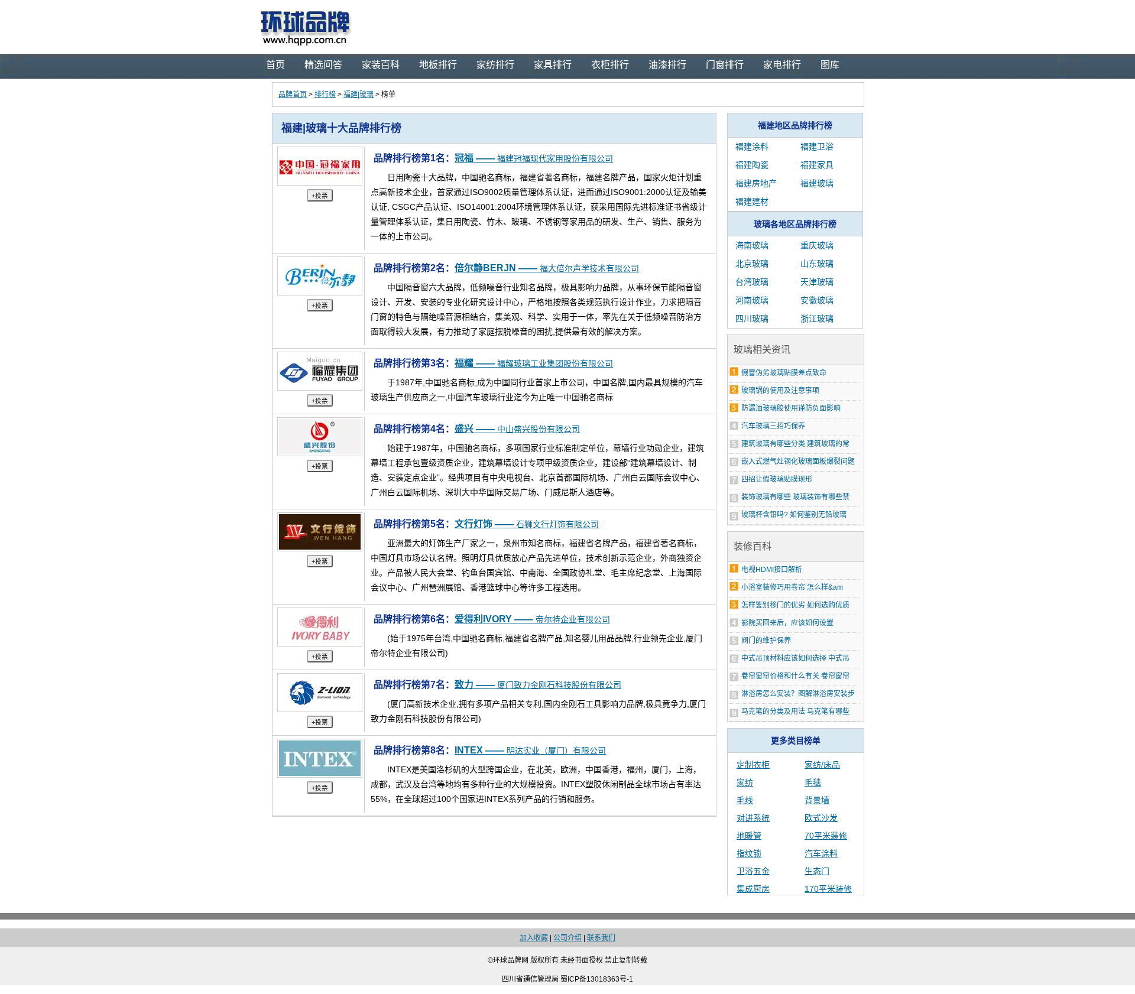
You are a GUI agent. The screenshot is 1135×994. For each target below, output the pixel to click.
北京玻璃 (751, 263)
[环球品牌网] (568, 26)
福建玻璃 (817, 183)
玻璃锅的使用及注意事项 (780, 390)
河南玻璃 (751, 300)
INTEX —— (530, 750)
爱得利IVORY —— (532, 619)
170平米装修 (828, 889)
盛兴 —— (517, 429)
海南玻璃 (751, 245)
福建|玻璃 (358, 94)
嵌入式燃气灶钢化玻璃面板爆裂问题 (798, 461)
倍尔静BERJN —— (547, 268)
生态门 (817, 871)
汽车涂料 (821, 853)
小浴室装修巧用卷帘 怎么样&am (792, 587)
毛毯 (813, 782)
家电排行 (782, 65)
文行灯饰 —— (527, 524)
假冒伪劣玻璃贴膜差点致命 (783, 373)
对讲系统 (753, 818)
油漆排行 (667, 65)
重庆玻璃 (817, 245)
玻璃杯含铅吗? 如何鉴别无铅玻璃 (794, 515)
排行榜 (325, 94)
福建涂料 (751, 146)
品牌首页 (292, 94)
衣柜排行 (610, 65)
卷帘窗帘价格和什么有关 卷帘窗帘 (795, 676)
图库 (830, 65)
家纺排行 (495, 65)
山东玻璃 (817, 263)
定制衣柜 (753, 764)
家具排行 (553, 65)
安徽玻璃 (817, 300)
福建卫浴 (817, 146)
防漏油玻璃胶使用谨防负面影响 (791, 408)
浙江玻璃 (817, 318)
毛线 (745, 800)
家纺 (745, 782)
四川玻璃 (751, 318)
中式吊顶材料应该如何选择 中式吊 (795, 658)
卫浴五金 (753, 871)
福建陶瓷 (751, 165)
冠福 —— (534, 158)
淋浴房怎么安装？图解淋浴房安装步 (798, 694)
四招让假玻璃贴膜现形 (776, 479)
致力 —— (538, 685)
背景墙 (817, 800)
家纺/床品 (822, 764)
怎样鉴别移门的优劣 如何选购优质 (795, 605)
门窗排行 (725, 65)
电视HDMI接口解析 (771, 570)
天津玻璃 (817, 282)
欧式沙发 (821, 818)
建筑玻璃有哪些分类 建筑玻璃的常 (795, 444)
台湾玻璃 (751, 282)
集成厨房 (753, 889)
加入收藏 (534, 938)
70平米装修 (826, 835)
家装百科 (381, 65)
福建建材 (751, 201)
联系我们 (601, 938)
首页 (275, 65)
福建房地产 (756, 183)
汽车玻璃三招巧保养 (773, 426)
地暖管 (749, 835)
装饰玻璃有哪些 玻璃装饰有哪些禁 (795, 497)
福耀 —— (534, 363)
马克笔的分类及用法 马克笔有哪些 (795, 711)
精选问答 (323, 65)
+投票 (320, 195)
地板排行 (438, 65)
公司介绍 (567, 938)
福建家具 (817, 165)
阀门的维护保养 (766, 640)
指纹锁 (749, 853)
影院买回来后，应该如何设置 (787, 623)
